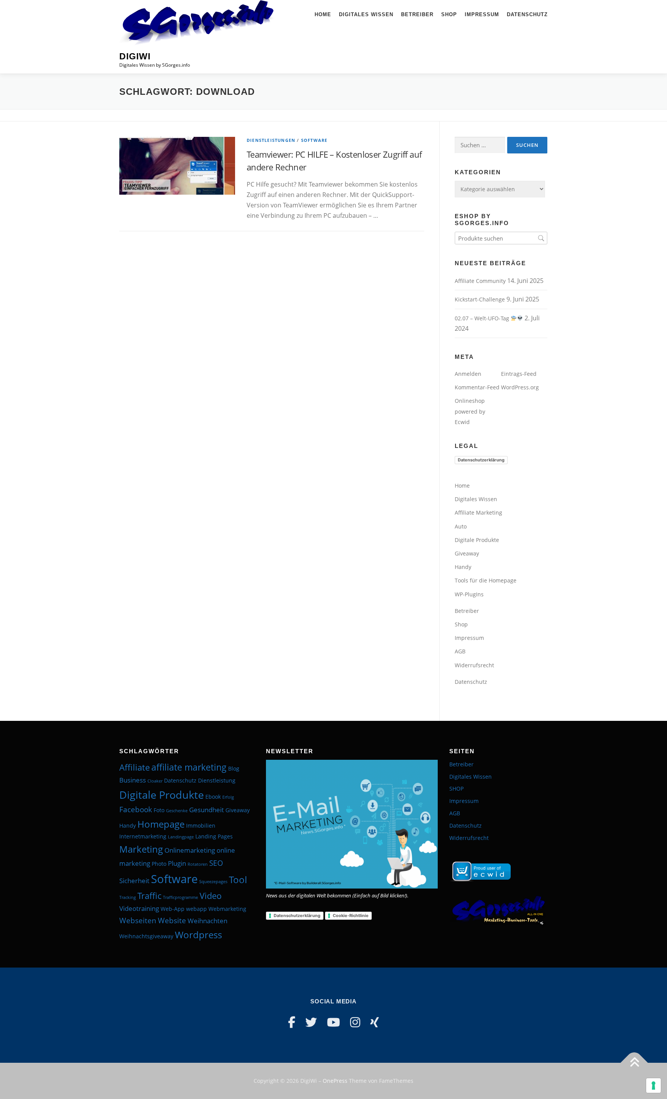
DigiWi (135, 56)
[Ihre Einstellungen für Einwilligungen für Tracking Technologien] (653, 1085)
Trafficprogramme (180, 897)
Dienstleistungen (271, 140)
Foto (159, 810)
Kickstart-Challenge (480, 299)
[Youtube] (333, 1022)
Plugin (177, 863)
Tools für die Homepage (485, 580)
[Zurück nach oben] (634, 1063)
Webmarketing (227, 908)
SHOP (456, 788)
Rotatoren (198, 864)
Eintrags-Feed (519, 373)
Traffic (149, 895)
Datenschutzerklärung (481, 460)
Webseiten (137, 921)
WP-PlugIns (469, 594)
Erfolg (228, 797)
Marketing (141, 849)
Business (132, 780)
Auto (461, 526)
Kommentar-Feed (477, 387)
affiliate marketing (189, 767)
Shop (449, 14)
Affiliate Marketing (478, 512)
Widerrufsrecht (474, 665)
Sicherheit (134, 880)
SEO (216, 863)
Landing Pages (214, 836)
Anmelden (468, 373)
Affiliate (134, 767)
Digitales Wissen (366, 14)
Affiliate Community (480, 280)
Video (211, 895)
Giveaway (467, 553)
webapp (196, 908)
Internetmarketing (142, 836)
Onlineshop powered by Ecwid (470, 411)
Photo (159, 863)
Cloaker (155, 781)
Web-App (173, 908)
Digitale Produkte (477, 540)
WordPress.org (520, 387)
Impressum (482, 14)
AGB (460, 651)
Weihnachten (207, 920)
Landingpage (181, 837)
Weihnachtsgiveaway (146, 936)
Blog (233, 768)
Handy (463, 567)
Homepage (161, 824)
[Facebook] (291, 1022)
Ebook (213, 796)
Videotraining (139, 908)
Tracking (127, 897)
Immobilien (200, 825)
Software (314, 140)
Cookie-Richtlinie (351, 915)
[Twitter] (311, 1022)
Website (172, 921)
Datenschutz (527, 14)
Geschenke (177, 810)
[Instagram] (355, 1022)
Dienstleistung (216, 780)
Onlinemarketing (189, 850)
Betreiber (417, 14)
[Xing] (374, 1022)
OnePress (335, 1080)
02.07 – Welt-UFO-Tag (483, 318)
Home (323, 14)
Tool (238, 879)
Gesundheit (206, 809)
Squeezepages (213, 881)
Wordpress (198, 934)
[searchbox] (501, 238)
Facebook (135, 809)
